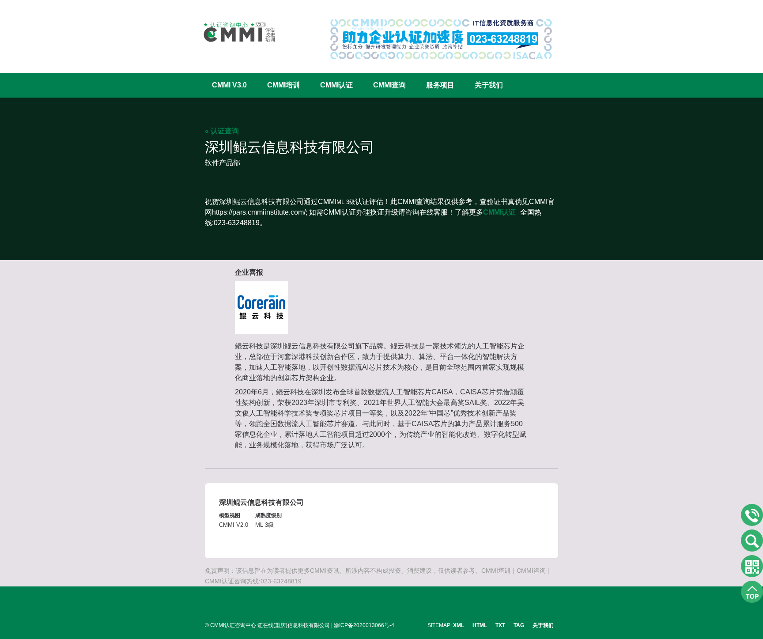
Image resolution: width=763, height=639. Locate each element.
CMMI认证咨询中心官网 (233, 32)
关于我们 (489, 85)
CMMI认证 (336, 85)
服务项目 (440, 85)
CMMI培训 (283, 85)
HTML (479, 625)
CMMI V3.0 (229, 85)
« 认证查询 (222, 131)
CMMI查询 (389, 85)
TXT (500, 625)
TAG (519, 625)
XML (458, 625)
